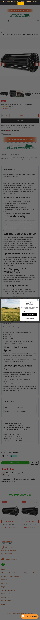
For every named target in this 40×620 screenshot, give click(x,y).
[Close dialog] (38, 300)
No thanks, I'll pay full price (29, 318)
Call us (21, 3)
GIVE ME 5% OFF (29, 314)
